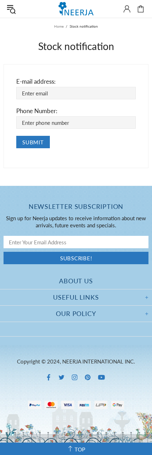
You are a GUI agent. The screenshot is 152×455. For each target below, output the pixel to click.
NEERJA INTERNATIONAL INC (76, 9)
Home (59, 26)
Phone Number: (36, 111)
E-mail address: (35, 81)
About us (76, 281)
